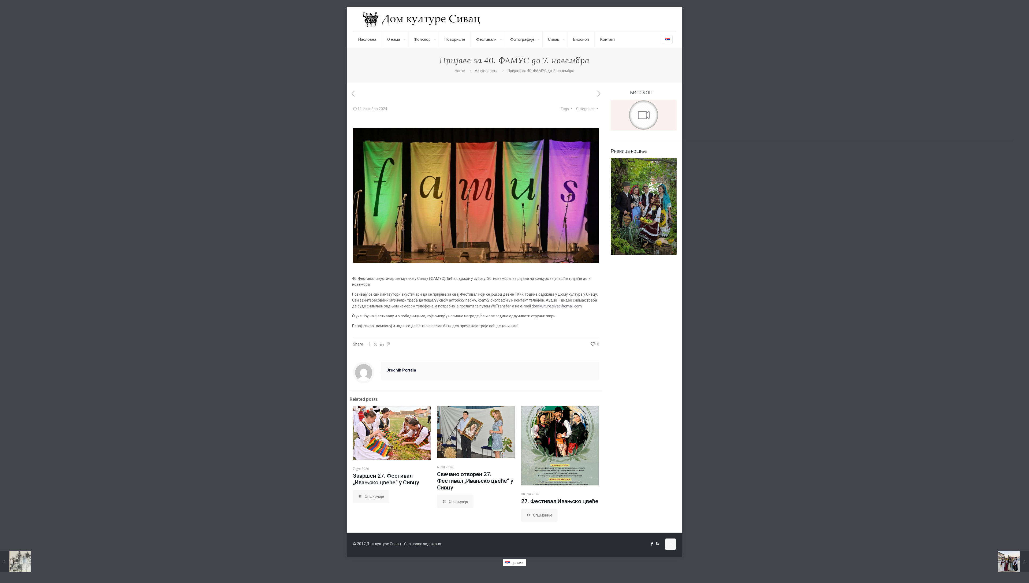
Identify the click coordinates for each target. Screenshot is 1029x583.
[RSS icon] (657, 543)
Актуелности (486, 71)
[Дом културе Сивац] (422, 19)
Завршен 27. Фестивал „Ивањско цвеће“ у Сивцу (386, 479)
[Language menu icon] (667, 39)
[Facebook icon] (652, 543)
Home (460, 71)
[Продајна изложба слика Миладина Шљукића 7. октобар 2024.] (15, 561)
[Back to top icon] (670, 544)
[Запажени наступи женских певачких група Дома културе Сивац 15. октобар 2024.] (1013, 561)
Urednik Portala (401, 370)
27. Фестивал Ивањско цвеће (559, 501)
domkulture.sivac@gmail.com (557, 306)
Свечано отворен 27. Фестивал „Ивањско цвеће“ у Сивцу (475, 481)
